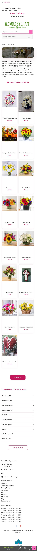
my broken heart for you (10, 362)
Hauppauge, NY (7, 424)
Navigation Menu (9, 37)
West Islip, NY (6, 439)
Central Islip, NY (7, 410)
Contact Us (4, 490)
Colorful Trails (26, 188)
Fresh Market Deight (10, 257)
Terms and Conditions (7, 485)
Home (3, 44)
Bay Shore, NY (6, 396)
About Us (4, 483)
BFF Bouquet (9, 292)
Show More (17, 377)
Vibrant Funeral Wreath (10, 118)
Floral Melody (26, 222)
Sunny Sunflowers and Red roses (26, 153)
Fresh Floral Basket (9, 327)
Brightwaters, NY (7, 405)
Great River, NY (7, 420)
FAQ (2, 492)
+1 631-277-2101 (9, 469)
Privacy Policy (5, 488)
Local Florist (4, 496)
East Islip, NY (6, 415)
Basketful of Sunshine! (26, 327)
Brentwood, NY (7, 401)
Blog (2, 499)
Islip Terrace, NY (7, 434)
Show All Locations (18, 447)
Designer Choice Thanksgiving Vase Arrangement (10, 153)
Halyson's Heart (26, 257)
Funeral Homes (5, 501)
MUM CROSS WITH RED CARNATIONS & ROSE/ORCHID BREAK (26, 292)
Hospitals (4, 494)
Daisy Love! (9, 188)
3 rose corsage (26, 118)
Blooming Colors (9, 222)
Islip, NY (4, 429)
